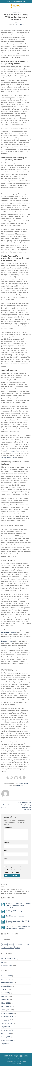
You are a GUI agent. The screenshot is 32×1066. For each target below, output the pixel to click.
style (28, 944)
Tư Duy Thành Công (7, 947)
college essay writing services (14, 451)
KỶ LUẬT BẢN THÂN (8, 959)
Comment (8, 827)
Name (6, 842)
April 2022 (5, 999)
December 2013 (7, 1040)
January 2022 (6, 1010)
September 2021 (7, 1023)
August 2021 (5, 1027)
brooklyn (4, 944)
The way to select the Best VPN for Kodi (17, 922)
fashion (11, 944)
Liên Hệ (23, 1059)
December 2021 (7, 1013)
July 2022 (4, 989)
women (17, 947)
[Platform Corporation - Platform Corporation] (14, 6)
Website (6, 859)
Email (6, 850)
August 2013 (5, 1044)
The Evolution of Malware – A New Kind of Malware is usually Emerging (18, 905)
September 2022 (7, 983)
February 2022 (6, 1006)
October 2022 (6, 979)
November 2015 (7, 1030)
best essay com (7, 641)
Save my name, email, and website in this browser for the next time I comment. (14, 869)
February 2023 (6, 976)
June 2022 (5, 993)
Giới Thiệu (10, 1059)
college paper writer (8, 458)
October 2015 (6, 1033)
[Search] (25, 6)
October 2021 (6, 1020)
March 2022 (5, 1003)
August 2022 (6, 986)
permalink (20, 785)
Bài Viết (17, 1059)
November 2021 (7, 1016)
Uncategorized (16, 12)
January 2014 (6, 1037)
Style (3, 962)
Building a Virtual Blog (14, 911)
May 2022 (4, 996)
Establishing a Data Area (15, 916)
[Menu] (2, 6)
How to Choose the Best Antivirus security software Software (18, 927)
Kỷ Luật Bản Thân (20, 944)
